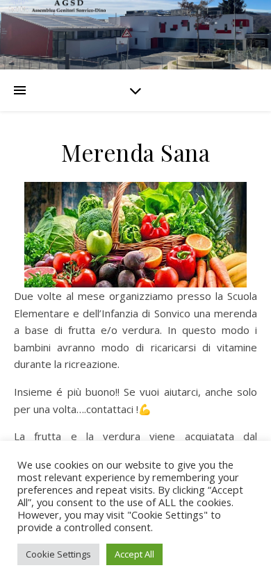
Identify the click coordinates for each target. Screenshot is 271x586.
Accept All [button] (134, 554)
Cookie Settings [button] (58, 554)
